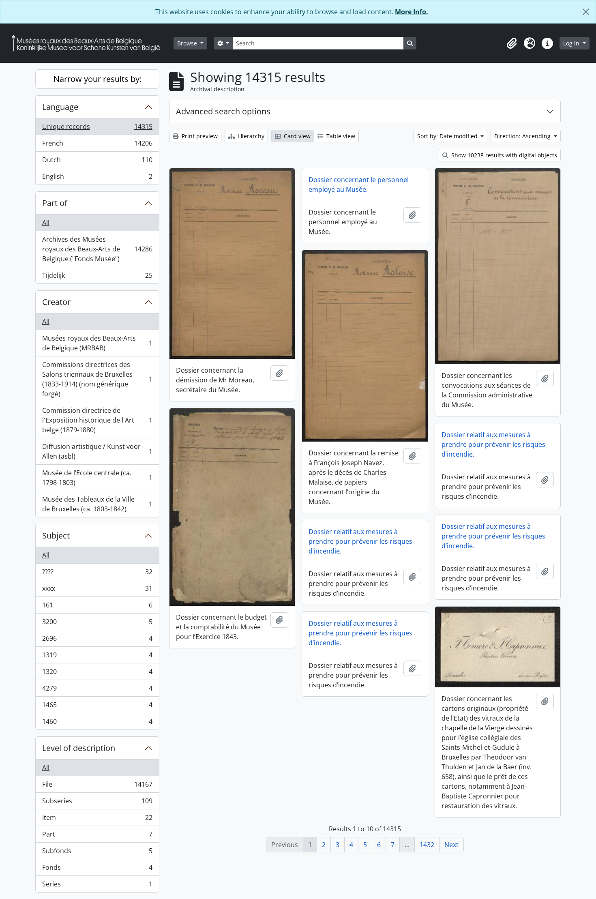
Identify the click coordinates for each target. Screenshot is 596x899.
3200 (97, 623)
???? (97, 573)
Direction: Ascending (523, 136)
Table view (340, 136)
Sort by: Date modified (448, 136)
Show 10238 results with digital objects (503, 155)
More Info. (411, 11)
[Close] (586, 11)
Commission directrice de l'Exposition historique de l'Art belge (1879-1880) (97, 420)
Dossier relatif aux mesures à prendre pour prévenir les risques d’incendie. (493, 444)
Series (97, 886)
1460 (97, 723)
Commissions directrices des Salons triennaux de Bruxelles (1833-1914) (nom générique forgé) (97, 379)
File (97, 786)
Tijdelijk (97, 277)
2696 (97, 640)
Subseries (97, 802)
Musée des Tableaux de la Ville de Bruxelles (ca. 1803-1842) (97, 504)
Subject (56, 535)
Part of (54, 202)
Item (97, 819)
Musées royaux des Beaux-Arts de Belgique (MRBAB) (97, 343)
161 (97, 607)
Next (451, 844)
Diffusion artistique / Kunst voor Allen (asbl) (97, 451)
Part (97, 836)
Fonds (97, 869)
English (97, 178)
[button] (512, 43)
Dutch (97, 161)
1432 (427, 844)
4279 (97, 690)
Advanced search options (223, 111)
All (45, 222)
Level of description (78, 747)
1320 (97, 673)
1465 (97, 706)
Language (60, 106)
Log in (572, 43)
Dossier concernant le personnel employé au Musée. (359, 184)
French (97, 145)
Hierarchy (250, 136)
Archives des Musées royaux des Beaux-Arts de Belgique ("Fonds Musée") (97, 249)
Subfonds (97, 852)
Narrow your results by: (97, 78)
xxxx (97, 590)
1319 (97, 656)
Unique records (97, 128)
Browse (188, 43)
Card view (296, 136)
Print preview (199, 136)
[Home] (89, 43)
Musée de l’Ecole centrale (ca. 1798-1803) (97, 477)
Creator (56, 301)
